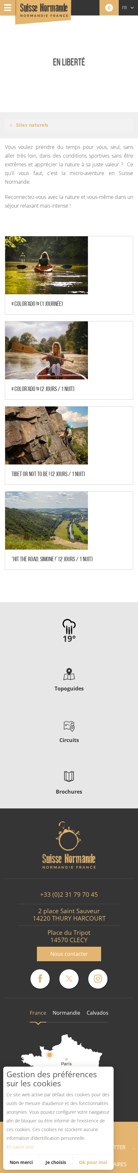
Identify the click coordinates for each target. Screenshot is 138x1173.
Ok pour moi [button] (93, 1162)
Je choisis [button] (56, 1162)
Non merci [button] (21, 1162)
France (38, 1012)
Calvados (97, 1012)
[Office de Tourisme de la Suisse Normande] (44, 12)
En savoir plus (20, 1147)
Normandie (66, 1012)
